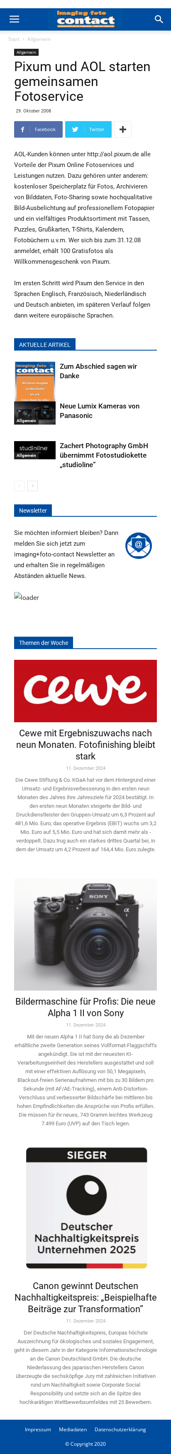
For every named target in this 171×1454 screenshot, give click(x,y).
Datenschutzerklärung (120, 1429)
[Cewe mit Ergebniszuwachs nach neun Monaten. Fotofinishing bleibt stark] (85, 691)
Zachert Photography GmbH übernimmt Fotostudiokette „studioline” (104, 455)
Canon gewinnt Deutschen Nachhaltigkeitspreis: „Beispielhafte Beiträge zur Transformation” (86, 1297)
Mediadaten (73, 1429)
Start (14, 39)
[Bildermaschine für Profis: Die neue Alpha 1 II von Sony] (85, 929)
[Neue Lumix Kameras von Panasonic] (35, 413)
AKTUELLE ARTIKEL (45, 344)
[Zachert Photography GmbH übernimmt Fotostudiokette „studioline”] (35, 450)
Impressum (38, 1429)
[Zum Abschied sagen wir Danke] (35, 390)
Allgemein (39, 39)
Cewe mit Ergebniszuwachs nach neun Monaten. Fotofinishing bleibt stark (85, 745)
